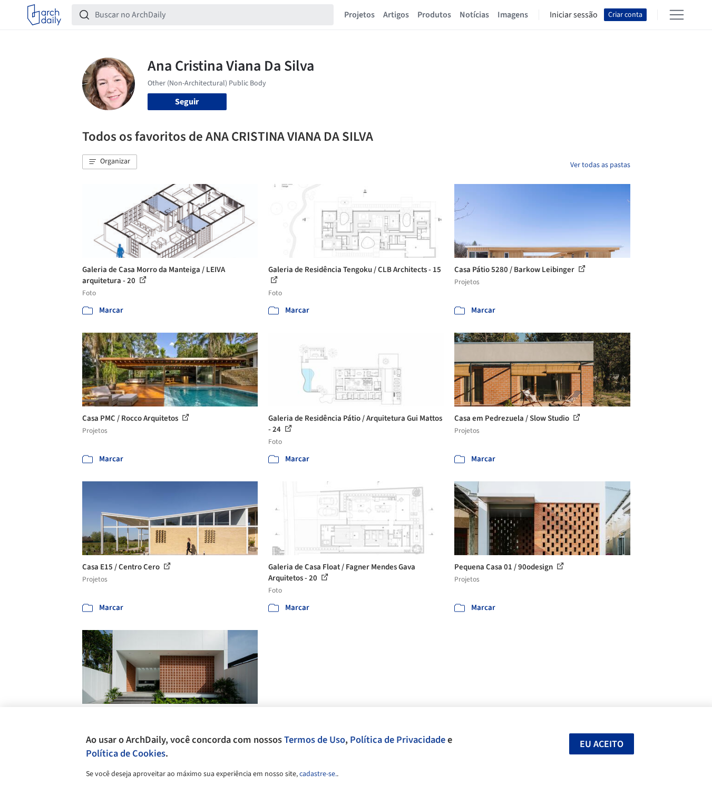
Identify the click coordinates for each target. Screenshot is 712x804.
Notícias (474, 15)
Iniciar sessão (574, 15)
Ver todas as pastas (600, 165)
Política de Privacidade (397, 740)
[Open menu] (676, 14)
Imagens (513, 15)
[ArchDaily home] (44, 14)
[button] (109, 161)
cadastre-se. (318, 774)
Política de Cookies (125, 753)
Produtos (434, 15)
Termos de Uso (314, 740)
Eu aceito (601, 744)
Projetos (359, 15)
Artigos (396, 15)
